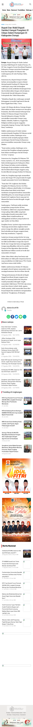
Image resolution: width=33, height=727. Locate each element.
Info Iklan (9, 715)
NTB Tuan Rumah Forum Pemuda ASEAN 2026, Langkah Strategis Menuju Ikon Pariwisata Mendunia (12, 401)
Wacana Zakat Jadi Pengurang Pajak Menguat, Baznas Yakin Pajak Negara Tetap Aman (12, 622)
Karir (24, 712)
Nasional (14, 10)
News (8, 10)
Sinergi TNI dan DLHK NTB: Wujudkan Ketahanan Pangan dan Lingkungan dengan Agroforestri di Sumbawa (11, 436)
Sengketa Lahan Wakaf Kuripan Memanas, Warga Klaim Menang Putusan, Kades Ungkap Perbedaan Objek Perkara (12, 449)
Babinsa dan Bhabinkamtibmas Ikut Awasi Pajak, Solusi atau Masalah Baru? (12, 596)
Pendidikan (21, 10)
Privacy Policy (15, 715)
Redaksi (8, 712)
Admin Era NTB (12, 308)
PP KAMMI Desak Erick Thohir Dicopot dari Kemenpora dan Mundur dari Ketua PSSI (10, 564)
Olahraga (29, 10)
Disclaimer (23, 715)
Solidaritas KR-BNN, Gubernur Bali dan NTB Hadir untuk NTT (11, 552)
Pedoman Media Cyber (17, 712)
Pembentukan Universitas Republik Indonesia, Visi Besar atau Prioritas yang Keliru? (12, 574)
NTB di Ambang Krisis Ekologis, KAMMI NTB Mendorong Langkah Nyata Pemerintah (12, 413)
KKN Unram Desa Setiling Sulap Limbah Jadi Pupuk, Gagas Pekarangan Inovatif (12, 424)
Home (4, 10)
